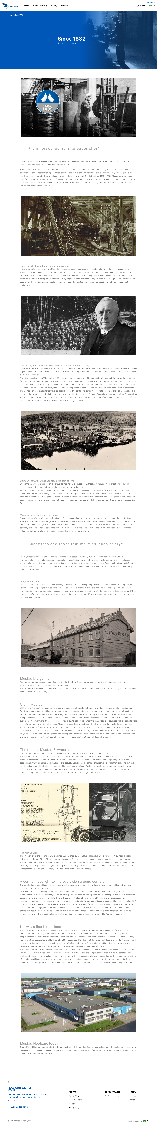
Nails (26, 5)
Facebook (133, 1096)
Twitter (132, 1100)
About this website (76, 1100)
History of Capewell (76, 1096)
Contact (72, 1104)
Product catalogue (112, 1096)
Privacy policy (74, 1108)
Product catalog (40, 5)
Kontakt (64, 5)
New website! (151, 2)
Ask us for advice (20, 1107)
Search (140, 6)
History (54, 5)
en (153, 6)
